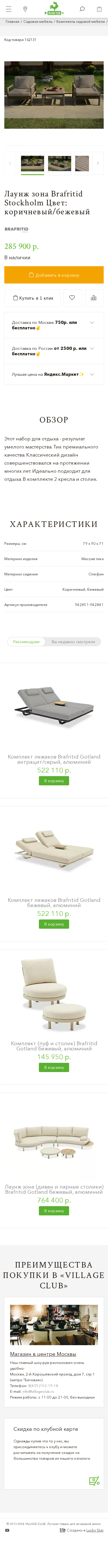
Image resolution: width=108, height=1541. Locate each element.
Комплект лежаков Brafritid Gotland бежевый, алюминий (54, 903)
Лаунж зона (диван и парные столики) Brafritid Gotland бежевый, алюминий (54, 1189)
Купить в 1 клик (36, 298)
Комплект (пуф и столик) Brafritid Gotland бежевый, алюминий (54, 1046)
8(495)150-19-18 (43, 1385)
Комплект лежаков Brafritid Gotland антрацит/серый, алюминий (54, 759)
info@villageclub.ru (38, 1391)
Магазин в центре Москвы (43, 1354)
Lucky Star (95, 1530)
